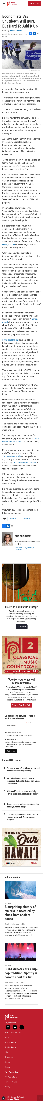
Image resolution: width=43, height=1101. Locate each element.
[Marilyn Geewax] (7, 539)
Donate (35, 3)
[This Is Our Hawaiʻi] (21, 847)
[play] (3, 1098)
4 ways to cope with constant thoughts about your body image (23, 805)
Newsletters (9, 1057)
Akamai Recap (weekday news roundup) (21, 742)
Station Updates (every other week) (19, 735)
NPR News (13, 519)
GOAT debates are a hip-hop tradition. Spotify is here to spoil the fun (21, 973)
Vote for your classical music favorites (21, 681)
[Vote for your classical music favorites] (21, 655)
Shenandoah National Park (24, 462)
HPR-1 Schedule (10, 1042)
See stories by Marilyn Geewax (24, 548)
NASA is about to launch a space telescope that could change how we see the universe (23, 781)
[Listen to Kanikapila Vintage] (21, 583)
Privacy (7, 1087)
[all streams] (40, 1098)
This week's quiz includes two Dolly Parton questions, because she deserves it (23, 794)
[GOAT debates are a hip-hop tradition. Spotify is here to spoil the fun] (20, 952)
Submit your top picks (21, 705)
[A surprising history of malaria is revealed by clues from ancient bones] (20, 890)
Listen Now (21, 626)
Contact (7, 1062)
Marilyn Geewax (16, 31)
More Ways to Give (11, 1072)
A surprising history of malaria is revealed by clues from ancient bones (20, 913)
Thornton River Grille (11, 456)
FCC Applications (11, 1077)
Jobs (6, 1052)
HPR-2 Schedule (10, 1047)
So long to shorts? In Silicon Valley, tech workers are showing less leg (23, 769)
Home (7, 1037)
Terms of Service (11, 1082)
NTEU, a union (8, 244)
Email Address (10, 725)
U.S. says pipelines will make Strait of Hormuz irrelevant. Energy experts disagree (22, 817)
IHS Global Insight (10, 340)
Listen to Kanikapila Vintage (21, 607)
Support (7, 1067)
